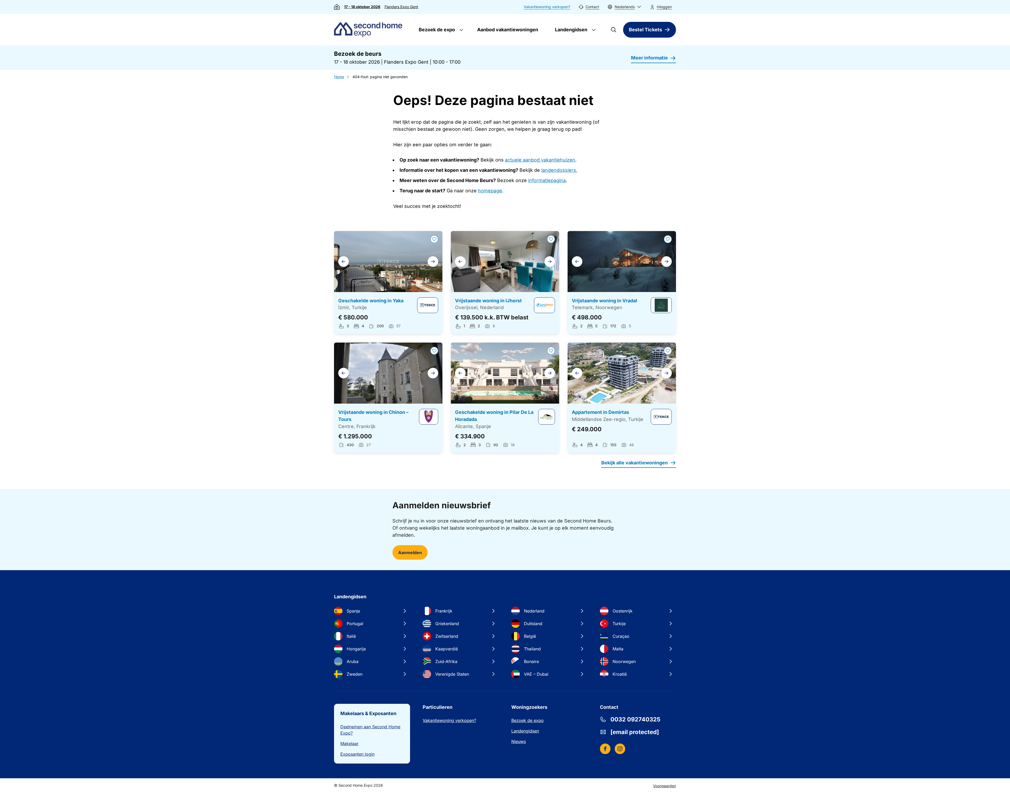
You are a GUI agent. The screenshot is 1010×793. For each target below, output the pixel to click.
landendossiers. (559, 170)
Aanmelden (410, 552)
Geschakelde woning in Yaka (370, 300)
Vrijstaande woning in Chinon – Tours (373, 415)
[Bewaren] (434, 239)
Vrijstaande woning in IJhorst (488, 300)
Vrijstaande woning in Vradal (604, 300)
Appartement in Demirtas (600, 412)
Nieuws (518, 741)
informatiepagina (547, 180)
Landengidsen (570, 29)
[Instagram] (620, 749)
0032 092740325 (635, 719)
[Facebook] (605, 749)
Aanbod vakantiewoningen (507, 29)
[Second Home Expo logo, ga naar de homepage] (369, 29)
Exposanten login (357, 754)
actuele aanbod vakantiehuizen (540, 160)
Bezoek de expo (436, 29)
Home (339, 76)
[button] (624, 7)
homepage (490, 190)
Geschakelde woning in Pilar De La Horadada (494, 415)
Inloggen (664, 6)
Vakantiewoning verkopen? (547, 6)
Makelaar (349, 743)
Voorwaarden (664, 786)
